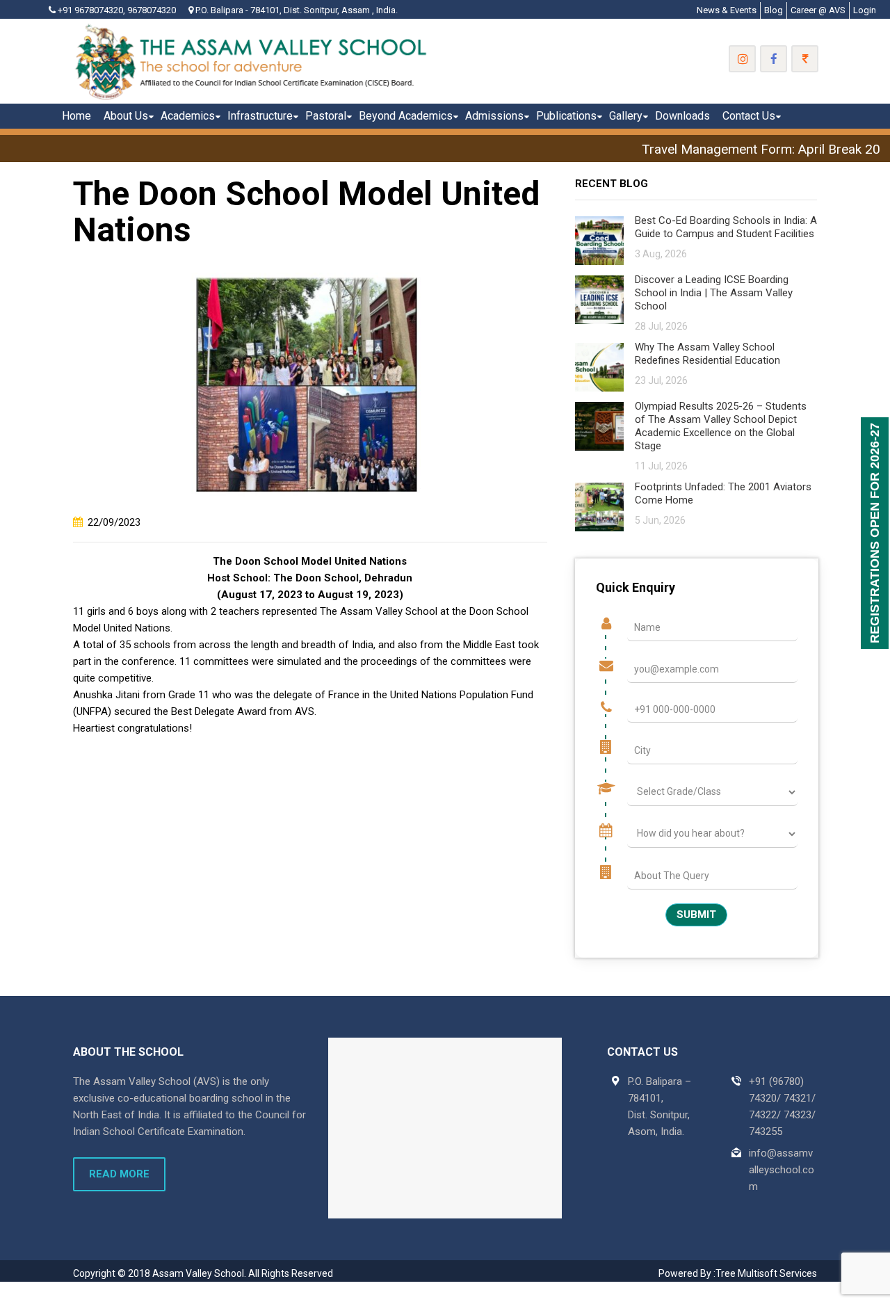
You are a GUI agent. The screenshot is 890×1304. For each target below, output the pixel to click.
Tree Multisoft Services (766, 1273)
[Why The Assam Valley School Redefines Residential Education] (599, 366)
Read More (119, 1174)
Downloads (682, 115)
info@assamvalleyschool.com (781, 1170)
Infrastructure (260, 115)
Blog (773, 10)
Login (864, 10)
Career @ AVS (818, 10)
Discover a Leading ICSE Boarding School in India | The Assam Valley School (714, 292)
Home (76, 115)
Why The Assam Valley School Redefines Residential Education (707, 354)
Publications (566, 115)
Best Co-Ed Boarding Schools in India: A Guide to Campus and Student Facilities (726, 227)
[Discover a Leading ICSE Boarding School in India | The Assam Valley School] (599, 298)
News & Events (726, 10)
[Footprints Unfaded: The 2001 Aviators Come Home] (599, 506)
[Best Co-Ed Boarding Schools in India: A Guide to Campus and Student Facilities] (599, 239)
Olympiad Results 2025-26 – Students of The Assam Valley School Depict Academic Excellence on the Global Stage (721, 426)
